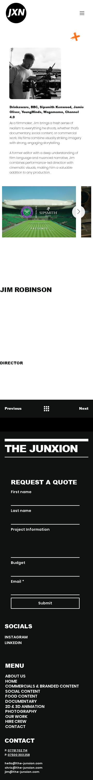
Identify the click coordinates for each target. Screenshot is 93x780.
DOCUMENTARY (21, 701)
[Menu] (82, 13)
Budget (18, 562)
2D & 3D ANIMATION (24, 706)
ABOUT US (15, 676)
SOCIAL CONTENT (22, 691)
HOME (11, 681)
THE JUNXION (41, 448)
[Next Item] (78, 211)
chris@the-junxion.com (23, 768)
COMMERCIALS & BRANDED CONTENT (42, 686)
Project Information (30, 529)
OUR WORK (16, 716)
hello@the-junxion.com (23, 763)
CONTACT (15, 726)
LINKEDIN (13, 642)
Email (17, 581)
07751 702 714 (17, 750)
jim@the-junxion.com (22, 772)
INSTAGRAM (16, 637)
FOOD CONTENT (21, 696)
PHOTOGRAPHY (21, 711)
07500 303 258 (19, 755)
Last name (21, 510)
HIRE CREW (15, 721)
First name (21, 492)
